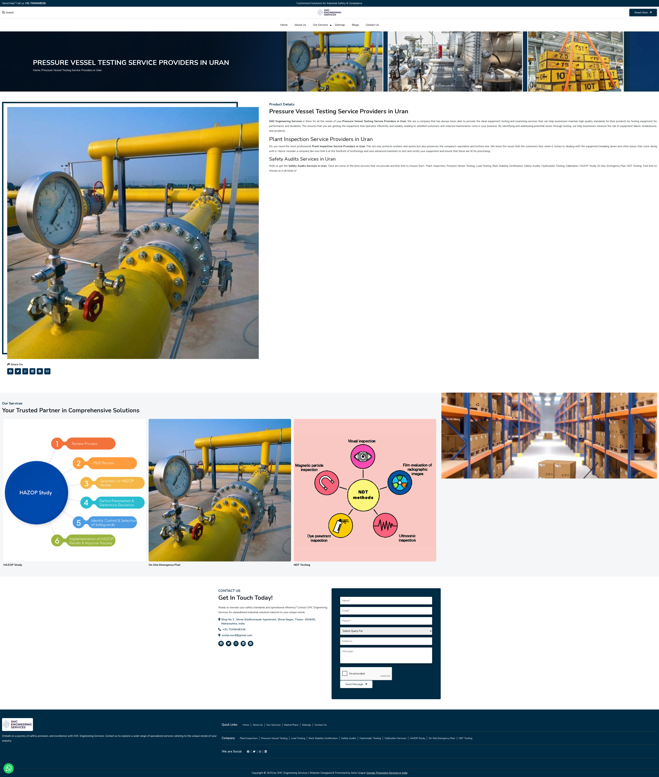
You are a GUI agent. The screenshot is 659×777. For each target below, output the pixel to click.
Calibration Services (395, 738)
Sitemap (340, 25)
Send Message (354, 684)
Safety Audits (348, 738)
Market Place (291, 725)
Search (10, 12)
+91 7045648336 (35, 3)
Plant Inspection (248, 738)
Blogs (355, 25)
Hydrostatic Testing (370, 738)
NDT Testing (465, 738)
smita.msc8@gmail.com (236, 635)
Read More (641, 12)
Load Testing (298, 738)
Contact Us (372, 25)
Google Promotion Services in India (386, 773)
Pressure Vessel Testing (274, 738)
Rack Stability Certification (323, 738)
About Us (300, 25)
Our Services (320, 25)
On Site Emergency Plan (442, 738)
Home (284, 25)
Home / (37, 70)
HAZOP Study (417, 738)
